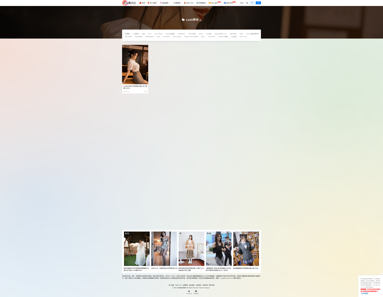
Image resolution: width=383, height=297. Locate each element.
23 (146, 91)
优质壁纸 (198, 285)
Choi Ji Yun (243, 36)
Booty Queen (177, 36)
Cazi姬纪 (234, 36)
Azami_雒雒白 (250, 34)
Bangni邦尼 (138, 36)
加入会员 (215, 2)
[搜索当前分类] (200, 19)
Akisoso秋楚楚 (170, 34)
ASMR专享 (233, 34)
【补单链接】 (365, 293)
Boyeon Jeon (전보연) (191, 36)
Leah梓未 (192, 19)
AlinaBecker (181, 34)
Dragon (207, 288)
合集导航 (205, 285)
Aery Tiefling (158, 34)
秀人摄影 (153, 3)
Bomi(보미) (166, 36)
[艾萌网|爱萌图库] (129, 5)
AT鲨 (241, 34)
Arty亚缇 (208, 34)
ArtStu (201, 34)
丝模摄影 (177, 3)
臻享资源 (211, 285)
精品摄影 (165, 3)
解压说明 (230, 2)
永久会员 (189, 293)
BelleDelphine (149, 36)
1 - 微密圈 (135, 34)
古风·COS (189, 3)
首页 (143, 3)
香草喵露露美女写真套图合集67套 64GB (245, 268)
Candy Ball (211, 36)
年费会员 (196, 293)
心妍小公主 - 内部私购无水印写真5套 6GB (164, 268)
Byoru (203, 36)
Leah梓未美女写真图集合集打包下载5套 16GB (135, 87)
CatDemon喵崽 (223, 36)
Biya (158, 36)
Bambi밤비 (128, 36)
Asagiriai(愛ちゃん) (220, 34)
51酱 (143, 34)
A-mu (149, 34)
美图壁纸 (202, 3)
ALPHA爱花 (192, 34)
